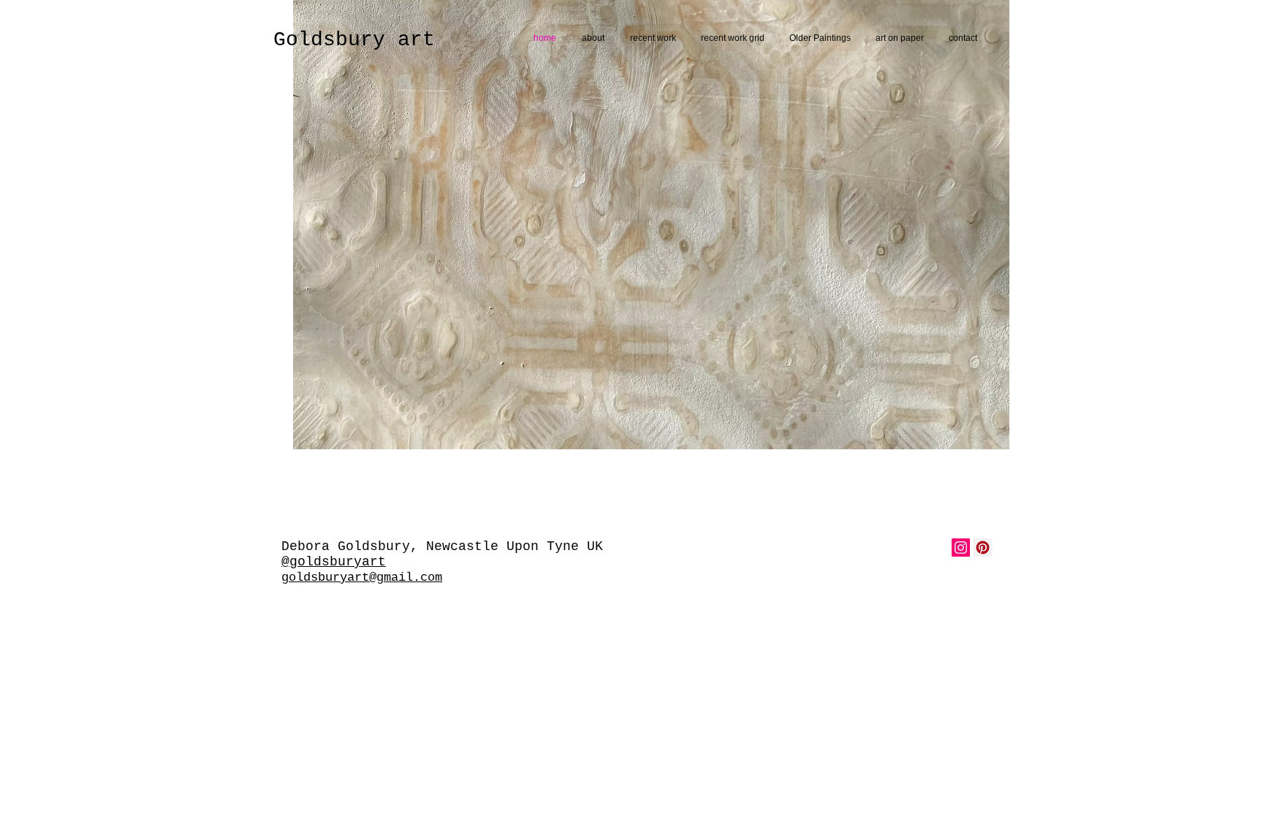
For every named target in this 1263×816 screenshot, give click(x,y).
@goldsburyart (333, 561)
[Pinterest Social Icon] (983, 547)
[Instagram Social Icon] (961, 547)
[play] (978, 436)
